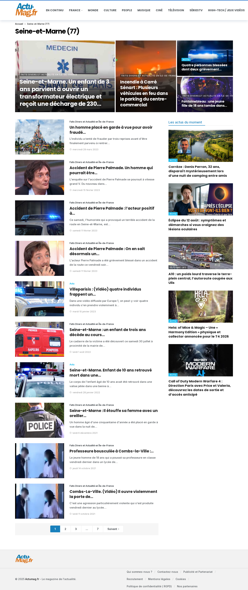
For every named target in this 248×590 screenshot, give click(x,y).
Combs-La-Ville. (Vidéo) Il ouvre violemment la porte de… (113, 494)
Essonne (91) (178, 267)
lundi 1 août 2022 (82, 352)
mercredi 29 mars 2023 (85, 149)
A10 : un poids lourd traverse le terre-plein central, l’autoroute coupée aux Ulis (200, 278)
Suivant (112, 528)
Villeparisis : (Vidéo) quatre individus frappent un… (105, 292)
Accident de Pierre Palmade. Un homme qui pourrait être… (111, 170)
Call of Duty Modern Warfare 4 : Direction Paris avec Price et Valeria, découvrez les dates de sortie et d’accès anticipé (199, 388)
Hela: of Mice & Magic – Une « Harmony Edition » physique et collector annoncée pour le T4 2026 (198, 332)
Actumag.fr (32, 579)
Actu (72, 283)
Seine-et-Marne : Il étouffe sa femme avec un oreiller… (114, 413)
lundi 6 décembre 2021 (85, 433)
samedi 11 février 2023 (85, 230)
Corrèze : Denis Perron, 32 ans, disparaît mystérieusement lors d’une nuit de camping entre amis (197, 171)
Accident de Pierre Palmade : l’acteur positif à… (112, 211)
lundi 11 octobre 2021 (84, 514)
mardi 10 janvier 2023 (84, 311)
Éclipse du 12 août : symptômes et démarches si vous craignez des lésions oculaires (197, 224)
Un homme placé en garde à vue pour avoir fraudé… (111, 130)
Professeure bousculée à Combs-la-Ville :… (112, 451)
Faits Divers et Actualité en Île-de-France (83, 121)
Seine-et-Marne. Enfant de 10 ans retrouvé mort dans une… (111, 373)
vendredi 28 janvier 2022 (86, 392)
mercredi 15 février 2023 (86, 190)
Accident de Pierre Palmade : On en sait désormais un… (107, 251)
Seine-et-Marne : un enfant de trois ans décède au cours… (108, 332)
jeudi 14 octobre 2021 (84, 468)
